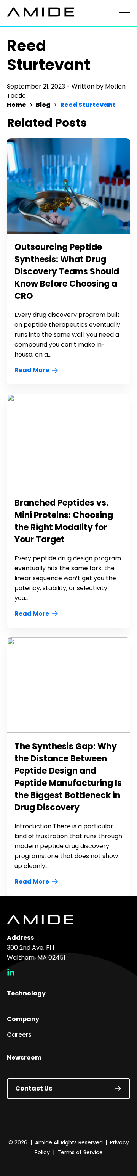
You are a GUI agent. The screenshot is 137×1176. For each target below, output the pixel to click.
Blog (43, 104)
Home (16, 104)
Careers (19, 1034)
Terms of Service (80, 1152)
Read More (31, 370)
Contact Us (33, 1088)
